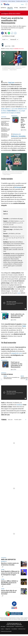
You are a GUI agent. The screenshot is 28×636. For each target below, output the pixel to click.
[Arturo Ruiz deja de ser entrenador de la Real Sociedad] (24, 591)
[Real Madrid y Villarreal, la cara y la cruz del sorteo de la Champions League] (24, 572)
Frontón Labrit (17, 419)
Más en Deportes (8, 559)
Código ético (7, 628)
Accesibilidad (14, 628)
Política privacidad (10, 626)
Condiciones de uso (19, 626)
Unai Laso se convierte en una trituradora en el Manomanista (5, 135)
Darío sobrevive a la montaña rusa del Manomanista (11, 378)
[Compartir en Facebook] (2, 33)
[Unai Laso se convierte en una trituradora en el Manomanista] (5, 364)
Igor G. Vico (7, 46)
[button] (1, 379)
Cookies (2, 628)
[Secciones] (1, 4)
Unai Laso (10, 419)
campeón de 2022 (16, 353)
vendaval (19, 404)
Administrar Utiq (21, 628)
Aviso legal (3, 626)
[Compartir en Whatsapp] (9, 33)
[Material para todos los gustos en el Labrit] (15, 120)
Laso (19, 293)
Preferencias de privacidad (6, 631)
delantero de (17, 134)
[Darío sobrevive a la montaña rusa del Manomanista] (5, 316)
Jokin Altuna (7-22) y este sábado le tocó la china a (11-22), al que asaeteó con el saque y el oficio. (14, 111)
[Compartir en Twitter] (5, 33)
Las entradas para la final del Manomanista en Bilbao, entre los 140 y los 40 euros (5, 123)
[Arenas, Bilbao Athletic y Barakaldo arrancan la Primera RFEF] (24, 582)
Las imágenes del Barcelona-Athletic (10, 13)
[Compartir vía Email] (15, 33)
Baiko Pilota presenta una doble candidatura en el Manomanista (5, 129)
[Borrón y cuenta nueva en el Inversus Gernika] (24, 564)
